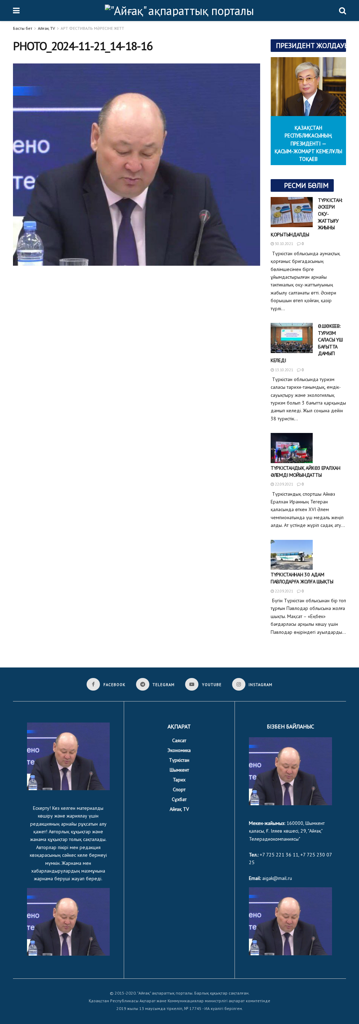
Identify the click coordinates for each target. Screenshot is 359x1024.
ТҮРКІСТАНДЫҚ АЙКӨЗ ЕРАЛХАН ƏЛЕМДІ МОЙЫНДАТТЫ (305, 471)
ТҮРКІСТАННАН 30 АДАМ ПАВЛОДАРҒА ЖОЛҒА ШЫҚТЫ (302, 578)
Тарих (179, 780)
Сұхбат (179, 799)
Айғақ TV (46, 28)
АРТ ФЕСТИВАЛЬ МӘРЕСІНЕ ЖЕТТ (92, 28)
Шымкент (179, 770)
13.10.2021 (283, 369)
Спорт (179, 789)
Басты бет (22, 28)
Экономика (179, 750)
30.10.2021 (283, 243)
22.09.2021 (283, 484)
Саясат (179, 740)
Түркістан (179, 760)
